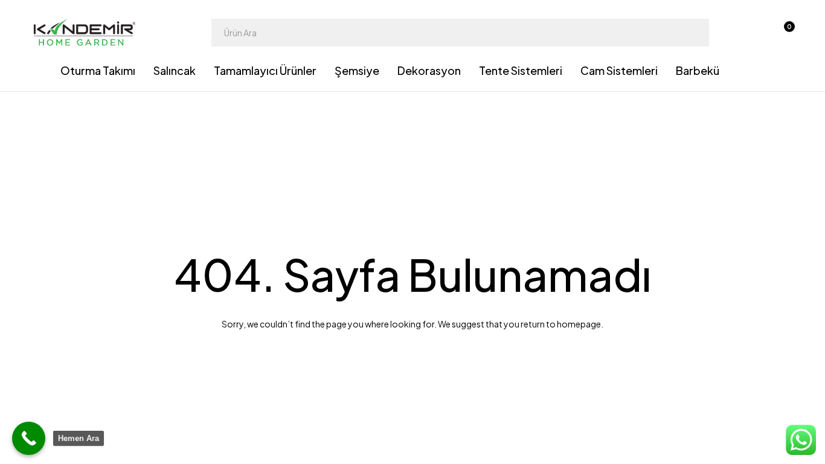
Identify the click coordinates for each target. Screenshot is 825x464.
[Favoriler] (751, 33)
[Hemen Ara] (28, 438)
